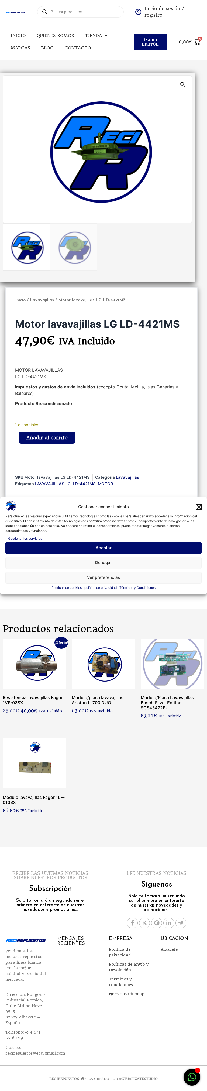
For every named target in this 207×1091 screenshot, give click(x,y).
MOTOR (105, 483)
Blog (47, 47)
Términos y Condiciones (137, 588)
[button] (199, 507)
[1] (192, 1080)
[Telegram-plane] (180, 923)
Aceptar (104, 547)
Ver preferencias (103, 577)
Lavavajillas (42, 300)
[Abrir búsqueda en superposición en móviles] (80, 11)
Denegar (103, 562)
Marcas (20, 47)
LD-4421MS (84, 483)
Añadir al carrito (47, 437)
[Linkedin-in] (168, 923)
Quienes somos (55, 35)
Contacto (77, 47)
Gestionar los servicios (25, 538)
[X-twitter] (144, 923)
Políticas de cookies (66, 588)
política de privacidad (100, 588)
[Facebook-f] (132, 923)
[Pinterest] (156, 923)
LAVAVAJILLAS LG (53, 483)
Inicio (18, 35)
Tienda (93, 35)
